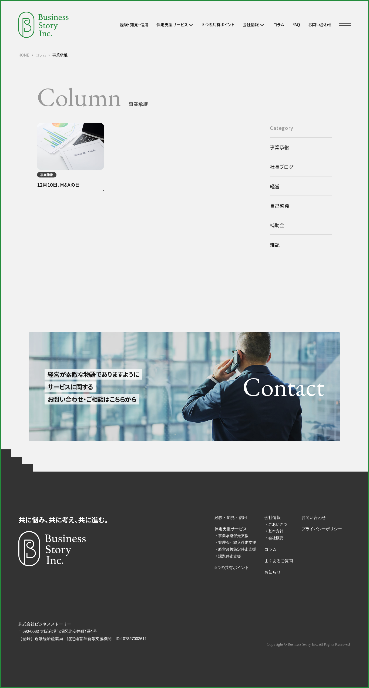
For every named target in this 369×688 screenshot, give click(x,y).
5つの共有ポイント (218, 24)
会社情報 (251, 24)
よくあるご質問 (278, 560)
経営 (275, 186)
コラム (278, 24)
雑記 (275, 244)
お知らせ (272, 572)
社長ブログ (281, 166)
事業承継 (279, 147)
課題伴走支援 (229, 556)
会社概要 (275, 537)
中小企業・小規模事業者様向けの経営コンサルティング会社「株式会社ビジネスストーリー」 (43, 25)
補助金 (277, 225)
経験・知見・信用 (134, 24)
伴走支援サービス (172, 24)
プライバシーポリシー (321, 528)
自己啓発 (279, 205)
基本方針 (275, 531)
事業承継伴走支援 (233, 535)
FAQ (296, 24)
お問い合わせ (320, 24)
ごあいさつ (277, 524)
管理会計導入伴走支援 (236, 542)
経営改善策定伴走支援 (236, 549)
